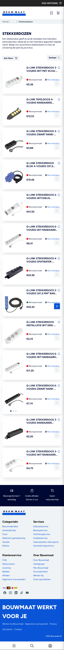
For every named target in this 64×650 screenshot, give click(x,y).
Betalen (6, 571)
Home (5, 21)
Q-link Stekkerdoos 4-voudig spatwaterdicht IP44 (41, 260)
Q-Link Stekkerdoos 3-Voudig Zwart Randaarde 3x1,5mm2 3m (41, 133)
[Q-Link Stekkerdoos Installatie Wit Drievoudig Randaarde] (14, 336)
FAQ (4, 560)
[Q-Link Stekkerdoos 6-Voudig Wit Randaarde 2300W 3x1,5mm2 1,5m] (14, 241)
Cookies (18, 629)
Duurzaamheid (40, 571)
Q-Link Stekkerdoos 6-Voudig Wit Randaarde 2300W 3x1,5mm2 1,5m (41, 228)
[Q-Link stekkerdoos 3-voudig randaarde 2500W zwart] (14, 434)
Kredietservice (40, 538)
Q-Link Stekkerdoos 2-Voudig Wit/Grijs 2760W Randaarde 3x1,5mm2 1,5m (41, 196)
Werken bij (38, 575)
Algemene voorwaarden (13, 579)
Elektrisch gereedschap (13, 538)
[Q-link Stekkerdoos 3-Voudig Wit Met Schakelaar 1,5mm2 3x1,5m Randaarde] (14, 82)
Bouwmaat (55, 636)
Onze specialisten (42, 579)
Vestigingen (39, 564)
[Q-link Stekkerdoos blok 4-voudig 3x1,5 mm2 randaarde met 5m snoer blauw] (14, 177)
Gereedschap (9, 530)
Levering (6, 568)
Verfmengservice (41, 534)
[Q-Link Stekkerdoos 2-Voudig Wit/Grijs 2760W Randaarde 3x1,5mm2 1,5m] (14, 209)
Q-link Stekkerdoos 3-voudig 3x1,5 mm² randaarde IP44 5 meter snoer (42, 292)
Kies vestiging (53, 80)
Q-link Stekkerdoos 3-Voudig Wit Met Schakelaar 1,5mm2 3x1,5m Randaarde (41, 69)
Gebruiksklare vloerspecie (46, 542)
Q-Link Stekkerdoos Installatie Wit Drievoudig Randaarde (40, 324)
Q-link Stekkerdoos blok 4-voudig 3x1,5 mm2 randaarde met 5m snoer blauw (41, 165)
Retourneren (8, 564)
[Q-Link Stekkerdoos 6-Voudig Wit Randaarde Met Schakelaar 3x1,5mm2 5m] (14, 368)
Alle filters (8, 58)
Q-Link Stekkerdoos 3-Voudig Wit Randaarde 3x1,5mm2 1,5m (41, 453)
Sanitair (6, 542)
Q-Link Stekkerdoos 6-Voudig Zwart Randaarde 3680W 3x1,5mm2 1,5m (41, 387)
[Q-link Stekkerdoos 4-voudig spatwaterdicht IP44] (14, 273)
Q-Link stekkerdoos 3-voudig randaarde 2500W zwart (41, 421)
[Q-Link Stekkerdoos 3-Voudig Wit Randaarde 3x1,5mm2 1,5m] (14, 466)
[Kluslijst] (51, 13)
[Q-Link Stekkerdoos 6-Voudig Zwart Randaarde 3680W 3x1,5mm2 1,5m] (14, 400)
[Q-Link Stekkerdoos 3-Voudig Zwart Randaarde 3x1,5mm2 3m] (14, 145)
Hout (4, 534)
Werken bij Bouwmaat (12, 624)
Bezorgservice (40, 530)
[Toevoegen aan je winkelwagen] (57, 83)
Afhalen (6, 575)
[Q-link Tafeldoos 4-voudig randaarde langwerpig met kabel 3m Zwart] (14, 114)
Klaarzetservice (40, 526)
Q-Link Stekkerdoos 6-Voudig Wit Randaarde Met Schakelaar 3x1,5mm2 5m (41, 355)
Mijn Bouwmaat (40, 568)
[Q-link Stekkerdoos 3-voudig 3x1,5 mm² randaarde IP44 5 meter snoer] (14, 304)
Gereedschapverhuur (43, 545)
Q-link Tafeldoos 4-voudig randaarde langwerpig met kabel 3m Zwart (41, 101)
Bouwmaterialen (10, 526)
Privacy (53, 624)
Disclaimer (7, 629)
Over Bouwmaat (41, 560)
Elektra (5, 545)
